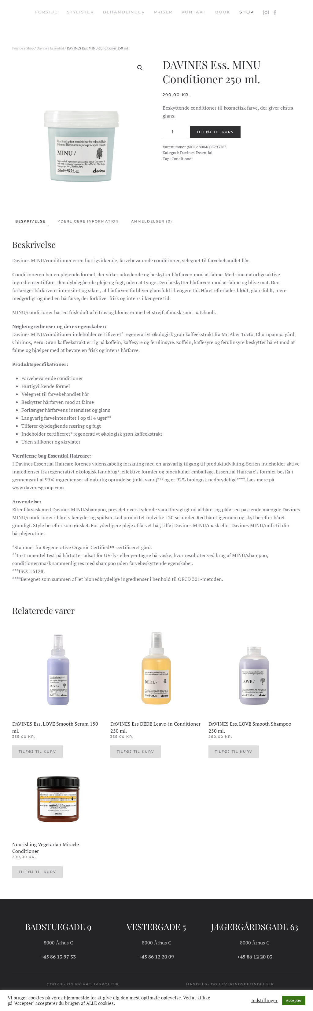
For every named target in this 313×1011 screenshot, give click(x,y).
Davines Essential (50, 48)
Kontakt (194, 11)
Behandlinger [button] (124, 11)
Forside (46, 11)
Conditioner (182, 158)
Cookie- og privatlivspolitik (83, 984)
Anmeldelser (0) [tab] (151, 221)
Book (222, 11)
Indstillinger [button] (264, 1000)
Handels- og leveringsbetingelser (230, 984)
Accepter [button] (294, 1000)
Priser (163, 11)
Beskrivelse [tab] (30, 221)
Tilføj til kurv (215, 132)
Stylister (80, 11)
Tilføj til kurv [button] (37, 751)
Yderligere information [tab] (88, 221)
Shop (246, 11)
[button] (139, 67)
